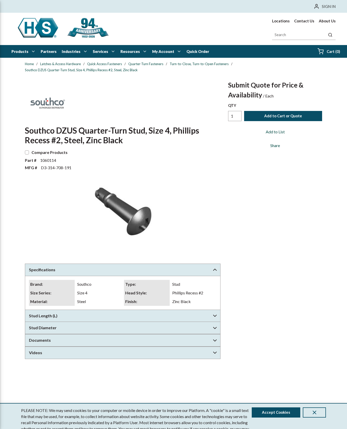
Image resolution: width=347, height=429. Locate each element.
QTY (232, 105)
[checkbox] (27, 152)
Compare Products (49, 152)
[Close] (314, 412)
